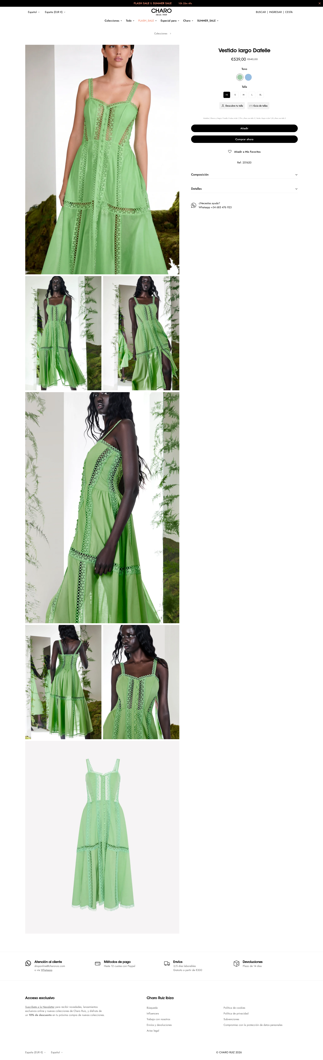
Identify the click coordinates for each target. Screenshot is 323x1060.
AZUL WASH (248, 77)
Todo (129, 21)
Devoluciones (252, 962)
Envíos (177, 962)
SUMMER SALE (162, 3)
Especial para (168, 21)
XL (260, 94)
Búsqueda (152, 1008)
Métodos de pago (117, 962)
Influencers (153, 1013)
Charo (186, 21)
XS (227, 94)
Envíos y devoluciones (159, 1025)
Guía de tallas (260, 105)
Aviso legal (153, 1031)
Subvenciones (231, 1019)
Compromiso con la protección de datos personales (253, 1025)
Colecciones (112, 21)
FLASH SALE (141, 3)
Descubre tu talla (234, 105)
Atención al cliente (48, 962)
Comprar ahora (244, 139)
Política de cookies (234, 1008)
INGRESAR (275, 12)
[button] (289, 12)
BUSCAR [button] (261, 12)
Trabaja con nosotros (158, 1019)
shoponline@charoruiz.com (49, 966)
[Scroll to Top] (316, 1042)
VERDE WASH (240, 77)
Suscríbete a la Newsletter (40, 1007)
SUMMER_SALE (206, 21)
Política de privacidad (236, 1013)
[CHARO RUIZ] (161, 12)
